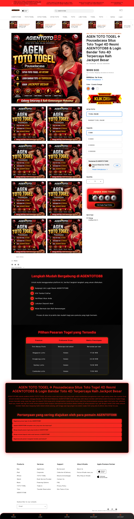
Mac (18, 469)
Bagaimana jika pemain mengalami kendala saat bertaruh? (30, 439)
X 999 (90, 133)
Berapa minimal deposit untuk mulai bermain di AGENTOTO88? (32, 434)
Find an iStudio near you (85, 472)
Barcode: (99, 63)
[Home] (15, 10)
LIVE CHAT (120, 517)
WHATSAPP (93, 517)
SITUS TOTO (54, 17)
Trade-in (39, 486)
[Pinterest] (19, 265)
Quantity (89, 177)
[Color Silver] (97, 88)
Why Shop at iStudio (83, 476)
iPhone (19, 476)
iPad (18, 472)
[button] (16, 17)
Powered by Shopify (111, 510)
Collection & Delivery (64, 472)
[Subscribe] (45, 506)
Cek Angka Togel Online (104, 205)
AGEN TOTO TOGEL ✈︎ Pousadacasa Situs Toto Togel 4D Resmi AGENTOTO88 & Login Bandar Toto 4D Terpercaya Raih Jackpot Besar (27, 3)
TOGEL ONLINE (93, 114)
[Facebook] (12, 265)
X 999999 (91, 151)
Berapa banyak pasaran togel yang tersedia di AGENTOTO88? (31, 430)
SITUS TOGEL (42, 17)
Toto (18, 489)
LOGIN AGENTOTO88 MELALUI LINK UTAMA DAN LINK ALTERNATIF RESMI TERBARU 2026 (59, 3)
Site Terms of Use (63, 489)
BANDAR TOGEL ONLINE (96, 120)
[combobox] (74, 10)
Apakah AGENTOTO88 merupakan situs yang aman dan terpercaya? (33, 425)
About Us (80, 469)
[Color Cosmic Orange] (88, 88)
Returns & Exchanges (64, 476)
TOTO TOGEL (29, 17)
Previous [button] (12, 3)
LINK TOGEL (83, 17)
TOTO (73, 17)
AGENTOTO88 (16, 17)
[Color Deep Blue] (93, 88)
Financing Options (43, 482)
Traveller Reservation (44, 489)
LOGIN (40, 517)
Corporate (40, 472)
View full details (16, 267)
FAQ (58, 482)
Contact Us (60, 479)
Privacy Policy (61, 486)
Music (19, 482)
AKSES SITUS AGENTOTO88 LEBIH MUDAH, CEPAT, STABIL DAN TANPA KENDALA (91, 3)
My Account (61, 469)
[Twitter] (15, 265)
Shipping (97, 72)
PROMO (13, 517)
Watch (19, 479)
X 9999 (91, 139)
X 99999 (91, 145)
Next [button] (122, 3)
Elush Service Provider (44, 479)
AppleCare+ (40, 469)
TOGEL (65, 17)
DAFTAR (67, 517)
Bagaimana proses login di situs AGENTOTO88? (27, 421)
